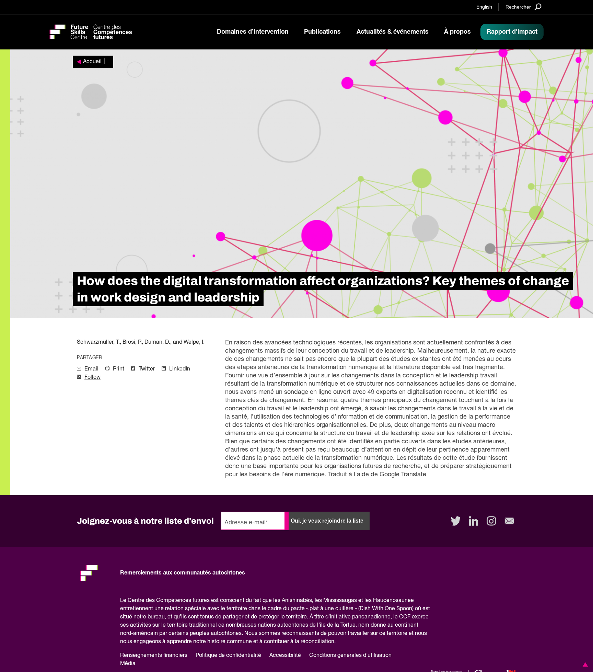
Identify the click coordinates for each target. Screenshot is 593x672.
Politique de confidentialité (228, 655)
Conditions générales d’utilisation (350, 655)
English (484, 7)
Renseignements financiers (153, 655)
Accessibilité (285, 655)
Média (128, 664)
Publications (322, 32)
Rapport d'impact (512, 32)
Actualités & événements (393, 32)
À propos (457, 32)
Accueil (92, 62)
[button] (584, 664)
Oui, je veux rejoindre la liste (327, 521)
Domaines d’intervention (253, 32)
